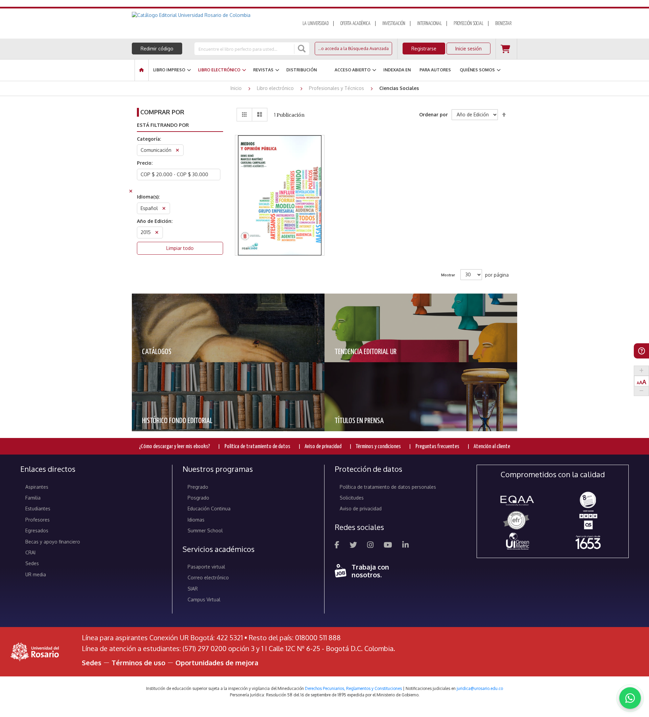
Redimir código (157, 48)
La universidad (316, 23)
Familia (33, 498)
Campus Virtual (204, 599)
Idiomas (196, 520)
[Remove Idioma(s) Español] (164, 209)
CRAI (30, 552)
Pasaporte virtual (206, 567)
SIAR (193, 589)
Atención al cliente (492, 446)
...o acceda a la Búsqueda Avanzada (353, 48)
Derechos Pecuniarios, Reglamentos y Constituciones (353, 688)
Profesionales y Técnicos (337, 88)
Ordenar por (433, 114)
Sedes (32, 563)
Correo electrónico (208, 577)
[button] (279, 170)
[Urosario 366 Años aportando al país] (588, 542)
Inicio (237, 88)
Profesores (37, 520)
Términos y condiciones (378, 446)
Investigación (393, 23)
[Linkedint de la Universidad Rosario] (405, 546)
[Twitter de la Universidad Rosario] (353, 546)
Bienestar (503, 23)
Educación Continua (209, 508)
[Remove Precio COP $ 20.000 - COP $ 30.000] (131, 192)
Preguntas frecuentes (437, 446)
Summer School (205, 530)
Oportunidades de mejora (216, 662)
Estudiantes (37, 508)
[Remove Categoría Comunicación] (177, 151)
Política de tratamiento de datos (257, 446)
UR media (35, 574)
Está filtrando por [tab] (163, 125)
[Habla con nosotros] (630, 698)
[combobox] (244, 48)
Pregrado (198, 487)
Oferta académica (355, 23)
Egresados (36, 530)
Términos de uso (138, 662)
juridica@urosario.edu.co (480, 688)
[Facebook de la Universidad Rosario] (337, 546)
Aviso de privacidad (323, 446)
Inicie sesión (468, 48)
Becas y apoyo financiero (52, 542)
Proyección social (468, 23)
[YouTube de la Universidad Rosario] (388, 546)
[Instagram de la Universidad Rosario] (370, 546)
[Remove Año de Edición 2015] (157, 233)
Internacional (429, 23)
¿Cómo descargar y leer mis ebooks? (174, 446)
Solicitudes (352, 498)
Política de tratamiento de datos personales (388, 487)
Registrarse (423, 48)
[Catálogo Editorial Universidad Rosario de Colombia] (209, 15)
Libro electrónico (276, 88)
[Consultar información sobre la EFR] (517, 520)
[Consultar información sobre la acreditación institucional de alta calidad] (588, 499)
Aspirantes (36, 487)
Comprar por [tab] (162, 112)
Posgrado (198, 498)
